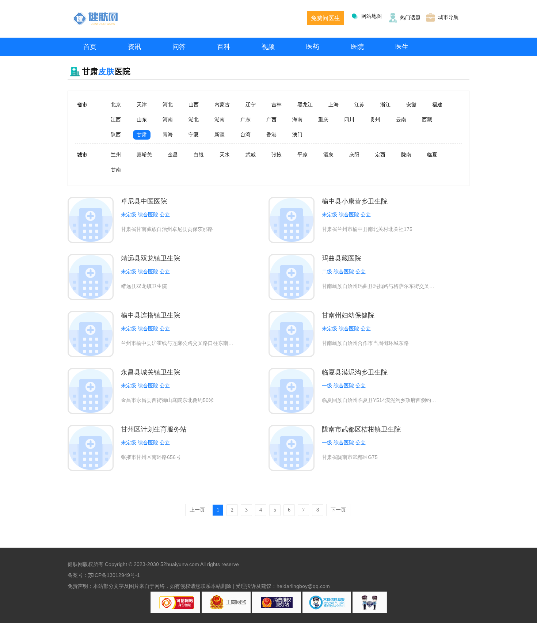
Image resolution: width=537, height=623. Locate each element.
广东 (245, 119)
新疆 (219, 134)
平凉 (302, 154)
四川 (349, 119)
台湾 (245, 134)
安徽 (411, 104)
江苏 (359, 104)
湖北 (193, 119)
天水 (225, 154)
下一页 (338, 510)
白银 (199, 154)
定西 (380, 154)
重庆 (323, 119)
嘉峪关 (144, 154)
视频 (268, 46)
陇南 (406, 154)
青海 (168, 134)
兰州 (116, 154)
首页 (89, 46)
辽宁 (250, 104)
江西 (116, 119)
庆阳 (354, 154)
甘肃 (142, 134)
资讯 (134, 46)
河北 (168, 104)
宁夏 (193, 134)
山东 (142, 119)
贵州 (375, 119)
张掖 (276, 154)
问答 (179, 46)
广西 (271, 119)
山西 (193, 104)
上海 (333, 104)
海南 (297, 119)
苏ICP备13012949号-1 (114, 575)
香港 (271, 134)
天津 (142, 104)
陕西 (116, 134)
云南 (401, 119)
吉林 (276, 104)
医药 (312, 46)
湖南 (219, 119)
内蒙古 (222, 104)
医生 (401, 46)
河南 (168, 119)
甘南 (116, 169)
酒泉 (328, 154)
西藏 (427, 119)
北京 (116, 104)
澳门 (297, 134)
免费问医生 (325, 18)
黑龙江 (305, 104)
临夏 (432, 154)
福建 (437, 104)
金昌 (173, 154)
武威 (250, 154)
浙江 (385, 104)
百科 (223, 46)
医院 (357, 46)
